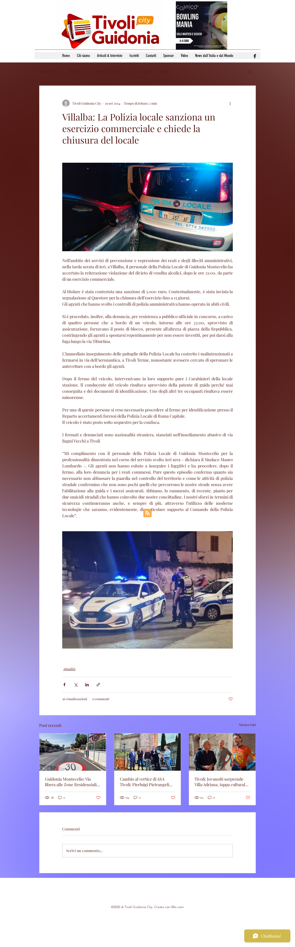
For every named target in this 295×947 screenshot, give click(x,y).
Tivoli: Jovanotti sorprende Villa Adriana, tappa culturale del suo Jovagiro (221, 781)
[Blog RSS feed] (147, 513)
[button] (250, 72)
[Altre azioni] (230, 103)
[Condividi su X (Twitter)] (76, 684)
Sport (164, 71)
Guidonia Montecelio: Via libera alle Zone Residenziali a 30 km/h (72, 781)
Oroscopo (141, 71)
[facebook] (255, 56)
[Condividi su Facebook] (64, 684)
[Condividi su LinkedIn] (87, 684)
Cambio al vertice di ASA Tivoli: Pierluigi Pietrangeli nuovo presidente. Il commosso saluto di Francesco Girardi (144, 781)
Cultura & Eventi (107, 71)
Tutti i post (48, 71)
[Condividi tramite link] (98, 684)
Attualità (75, 71)
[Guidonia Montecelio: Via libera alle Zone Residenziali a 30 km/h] (72, 752)
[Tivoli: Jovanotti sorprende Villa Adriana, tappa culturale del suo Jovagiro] (222, 752)
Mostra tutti (247, 725)
